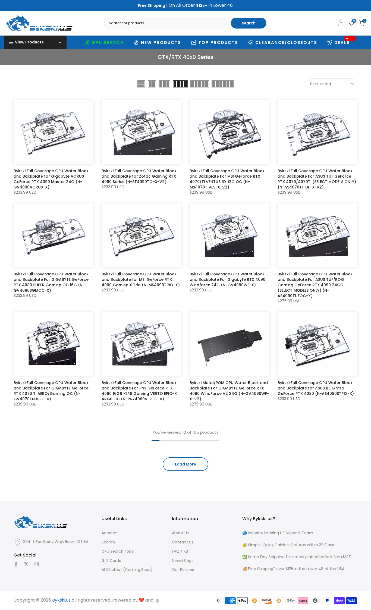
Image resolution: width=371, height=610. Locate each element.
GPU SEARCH (108, 42)
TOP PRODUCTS (218, 42)
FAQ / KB (180, 551)
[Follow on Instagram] (36, 564)
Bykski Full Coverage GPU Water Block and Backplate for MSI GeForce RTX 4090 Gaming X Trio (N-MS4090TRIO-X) (141, 279)
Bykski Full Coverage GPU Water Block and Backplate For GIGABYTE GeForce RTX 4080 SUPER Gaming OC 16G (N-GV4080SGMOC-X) (51, 282)
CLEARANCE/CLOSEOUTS (286, 42)
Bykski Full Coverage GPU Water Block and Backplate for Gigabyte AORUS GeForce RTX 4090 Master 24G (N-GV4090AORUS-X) (51, 179)
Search (108, 542)
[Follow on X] (26, 564)
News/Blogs (182, 560)
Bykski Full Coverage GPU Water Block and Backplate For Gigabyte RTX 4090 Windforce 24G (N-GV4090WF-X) (227, 279)
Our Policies (183, 569)
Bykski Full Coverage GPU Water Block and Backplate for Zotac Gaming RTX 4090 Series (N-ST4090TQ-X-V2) (139, 176)
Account (110, 533)
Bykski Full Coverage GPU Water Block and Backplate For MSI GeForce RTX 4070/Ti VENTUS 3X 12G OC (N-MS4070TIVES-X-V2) (227, 179)
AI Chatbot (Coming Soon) (127, 569)
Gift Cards (111, 560)
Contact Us (182, 542)
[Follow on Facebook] (16, 564)
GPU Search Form (118, 551)
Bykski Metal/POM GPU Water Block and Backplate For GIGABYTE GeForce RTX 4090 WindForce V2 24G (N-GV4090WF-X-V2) (229, 391)
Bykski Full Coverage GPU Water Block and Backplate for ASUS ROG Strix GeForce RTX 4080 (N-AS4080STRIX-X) (316, 388)
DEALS (344, 41)
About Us (180, 533)
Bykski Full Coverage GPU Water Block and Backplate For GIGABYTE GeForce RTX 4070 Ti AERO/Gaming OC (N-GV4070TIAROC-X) (51, 391)
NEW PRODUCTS (161, 42)
